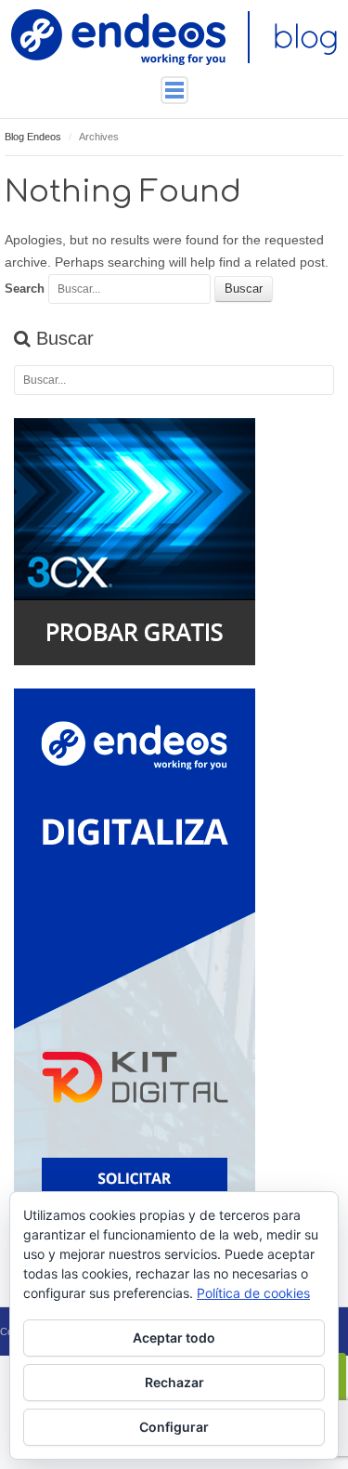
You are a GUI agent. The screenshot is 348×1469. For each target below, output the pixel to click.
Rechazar (174, 1382)
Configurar (174, 1427)
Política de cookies (253, 1293)
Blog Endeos (33, 136)
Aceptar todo (174, 1337)
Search (25, 288)
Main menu (174, 90)
